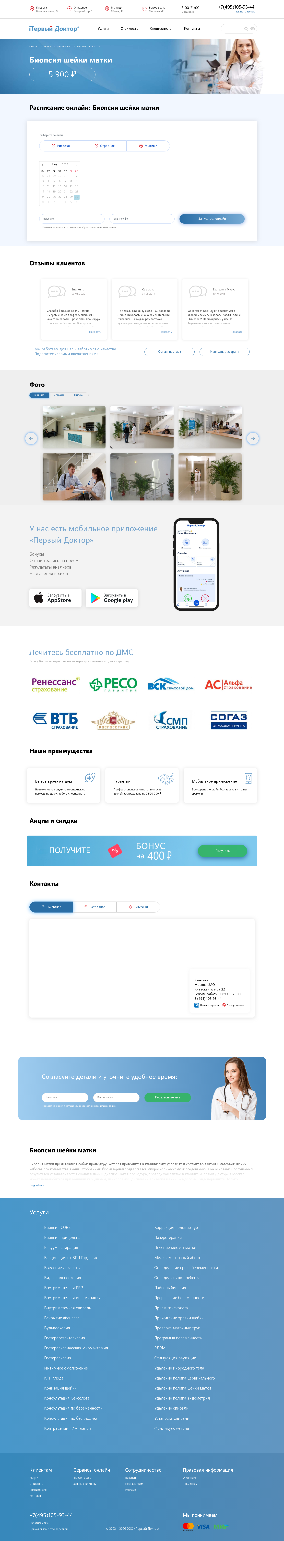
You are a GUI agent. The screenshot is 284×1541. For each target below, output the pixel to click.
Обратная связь (39, 1523)
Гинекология (64, 47)
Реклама (130, 1490)
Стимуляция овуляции (175, 1358)
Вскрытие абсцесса (61, 1318)
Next (253, 438)
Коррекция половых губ (176, 1228)
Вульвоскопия (57, 1328)
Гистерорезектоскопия (64, 1338)
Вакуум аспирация (61, 1248)
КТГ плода (53, 1378)
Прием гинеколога (171, 1308)
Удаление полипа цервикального (184, 1378)
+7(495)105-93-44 (236, 7)
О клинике (190, 1478)
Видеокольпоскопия (62, 1278)
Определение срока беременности (186, 1268)
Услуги (103, 29)
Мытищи (78, 395)
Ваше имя (48, 219)
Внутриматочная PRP (63, 1288)
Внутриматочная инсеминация (72, 1298)
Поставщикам (134, 1484)
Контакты (192, 29)
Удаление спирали (171, 1408)
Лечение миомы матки (175, 1248)
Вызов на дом (82, 1478)
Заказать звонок (245, 12)
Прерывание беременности (179, 1298)
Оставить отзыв (169, 351)
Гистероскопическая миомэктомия (76, 1348)
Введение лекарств (62, 1268)
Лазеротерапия (168, 1238)
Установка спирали (171, 1419)
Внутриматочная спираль (67, 1308)
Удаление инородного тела (179, 1368)
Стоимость (129, 29)
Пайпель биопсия (170, 1288)
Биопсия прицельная (63, 1238)
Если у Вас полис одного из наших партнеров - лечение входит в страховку (79, 661)
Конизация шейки (60, 1388)
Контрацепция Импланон (67, 1429)
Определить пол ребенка (177, 1278)
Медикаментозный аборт (177, 1258)
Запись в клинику (84, 1484)
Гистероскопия (57, 1358)
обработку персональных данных (99, 227)
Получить (222, 851)
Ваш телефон (121, 219)
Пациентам (190, 1484)
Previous (31, 438)
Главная (33, 47)
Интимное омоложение (66, 1368)
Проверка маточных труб (177, 1328)
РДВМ (160, 1348)
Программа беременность (178, 1338)
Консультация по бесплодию (70, 1419)
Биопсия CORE (57, 1228)
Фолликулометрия (171, 1429)
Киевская (39, 395)
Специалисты (161, 29)
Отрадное (59, 395)
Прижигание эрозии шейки (179, 1318)
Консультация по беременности (73, 1408)
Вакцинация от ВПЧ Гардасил (71, 1258)
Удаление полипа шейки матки (182, 1388)
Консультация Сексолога (66, 1398)
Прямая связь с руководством (48, 1529)
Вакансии (131, 1478)
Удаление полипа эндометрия (182, 1398)
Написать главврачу (224, 351)
